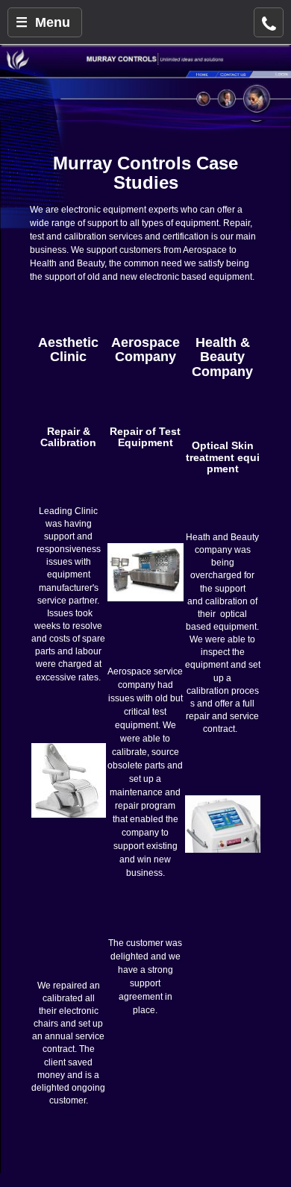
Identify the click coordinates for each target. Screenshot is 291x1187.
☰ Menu (43, 22)
